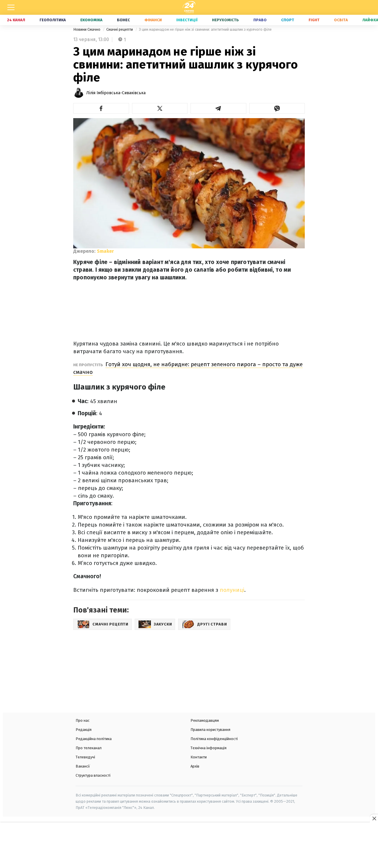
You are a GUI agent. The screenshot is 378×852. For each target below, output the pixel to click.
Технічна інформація (208, 748)
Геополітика (53, 20)
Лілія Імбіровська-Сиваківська (116, 92)
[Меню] (10, 7)
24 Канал (16, 20)
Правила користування (210, 729)
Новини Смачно (87, 29)
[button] (101, 108)
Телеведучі (85, 757)
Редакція (84, 729)
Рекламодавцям (204, 720)
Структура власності (93, 775)
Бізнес (123, 20)
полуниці (232, 590)
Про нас (82, 720)
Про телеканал (89, 748)
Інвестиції (187, 20)
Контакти (198, 757)
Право (260, 20)
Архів (194, 766)
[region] (189, 838)
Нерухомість (225, 20)
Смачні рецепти (120, 29)
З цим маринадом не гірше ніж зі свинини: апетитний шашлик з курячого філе (205, 29)
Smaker (105, 251)
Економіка (91, 20)
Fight (314, 20)
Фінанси (153, 20)
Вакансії (83, 766)
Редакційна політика (94, 739)
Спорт (287, 20)
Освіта (341, 20)
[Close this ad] (374, 818)
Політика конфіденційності (214, 739)
